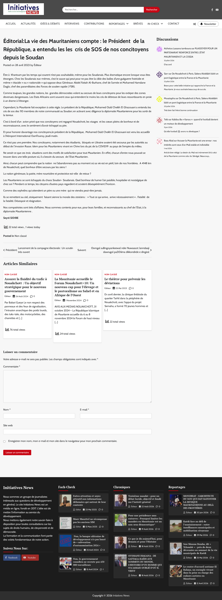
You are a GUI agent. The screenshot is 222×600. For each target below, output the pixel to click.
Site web (8, 425)
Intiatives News (121, 595)
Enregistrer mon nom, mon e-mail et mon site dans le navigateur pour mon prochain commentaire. (62, 441)
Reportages (117, 23)
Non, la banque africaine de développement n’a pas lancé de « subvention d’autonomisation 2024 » (89, 541)
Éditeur (37, 65)
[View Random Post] (194, 24)
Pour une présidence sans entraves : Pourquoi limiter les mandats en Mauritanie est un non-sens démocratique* (145, 520)
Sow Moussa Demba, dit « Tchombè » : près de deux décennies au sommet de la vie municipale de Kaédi (200, 548)
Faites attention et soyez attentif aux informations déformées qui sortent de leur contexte (89, 500)
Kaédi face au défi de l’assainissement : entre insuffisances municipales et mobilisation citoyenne (199, 526)
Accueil (11, 23)
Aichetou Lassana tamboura (177, 48)
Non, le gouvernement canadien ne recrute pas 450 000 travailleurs (88, 561)
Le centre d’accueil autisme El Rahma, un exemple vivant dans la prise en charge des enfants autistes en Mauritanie (200, 572)
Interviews (72, 23)
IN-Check (153, 23)
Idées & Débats (50, 23)
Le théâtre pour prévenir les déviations (124, 281)
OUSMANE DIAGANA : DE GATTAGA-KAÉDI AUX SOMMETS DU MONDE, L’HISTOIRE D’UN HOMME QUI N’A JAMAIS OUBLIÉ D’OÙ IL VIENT (145, 563)
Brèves (138, 23)
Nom (7, 409)
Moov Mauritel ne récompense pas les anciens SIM (90, 520)
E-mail (84, 409)
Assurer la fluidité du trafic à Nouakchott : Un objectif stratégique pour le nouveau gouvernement (26, 285)
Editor (78, 509)
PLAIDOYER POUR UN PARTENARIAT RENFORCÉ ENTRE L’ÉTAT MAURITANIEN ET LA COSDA (190, 52)
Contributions (94, 23)
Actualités (28, 23)
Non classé (21, 235)
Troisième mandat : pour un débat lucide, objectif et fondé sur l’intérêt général (144, 498)
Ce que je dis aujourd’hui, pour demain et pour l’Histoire (145, 540)
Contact (173, 23)
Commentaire (11, 366)
